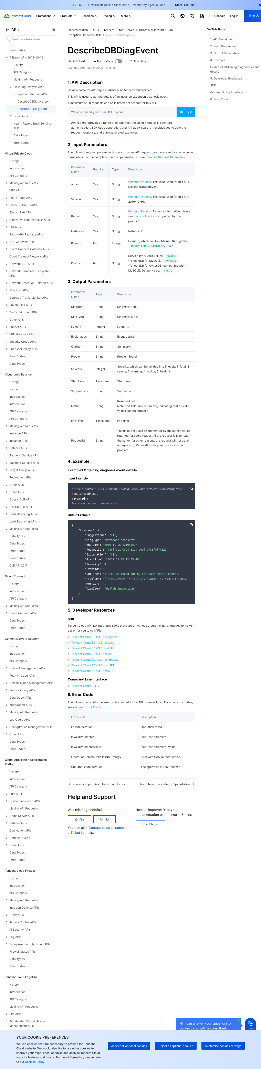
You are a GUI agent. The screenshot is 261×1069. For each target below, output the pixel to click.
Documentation (78, 30)
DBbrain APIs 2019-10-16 (156, 30)
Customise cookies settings (223, 1046)
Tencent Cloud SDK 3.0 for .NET (92, 665)
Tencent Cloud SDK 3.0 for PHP (92, 648)
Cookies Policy (34, 1061)
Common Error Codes (87, 707)
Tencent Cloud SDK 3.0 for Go (91, 654)
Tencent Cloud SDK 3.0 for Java (92, 642)
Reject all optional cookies (176, 1046)
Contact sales (99, 828)
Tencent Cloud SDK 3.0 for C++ (92, 671)
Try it (188, 112)
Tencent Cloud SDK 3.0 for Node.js (94, 659)
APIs (96, 30)
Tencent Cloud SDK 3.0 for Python (94, 637)
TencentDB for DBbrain (119, 30)
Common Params (139, 181)
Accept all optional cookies (129, 1046)
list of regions (148, 216)
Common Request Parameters (165, 157)
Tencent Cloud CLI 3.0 (86, 686)
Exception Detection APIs (84, 35)
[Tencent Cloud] (17, 16)
